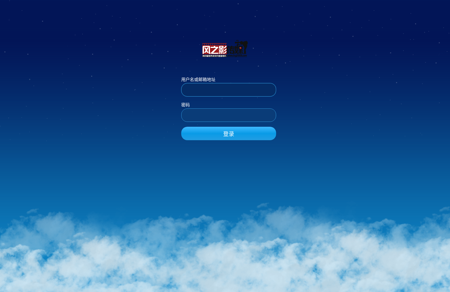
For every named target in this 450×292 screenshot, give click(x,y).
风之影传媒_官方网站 (225, 48)
